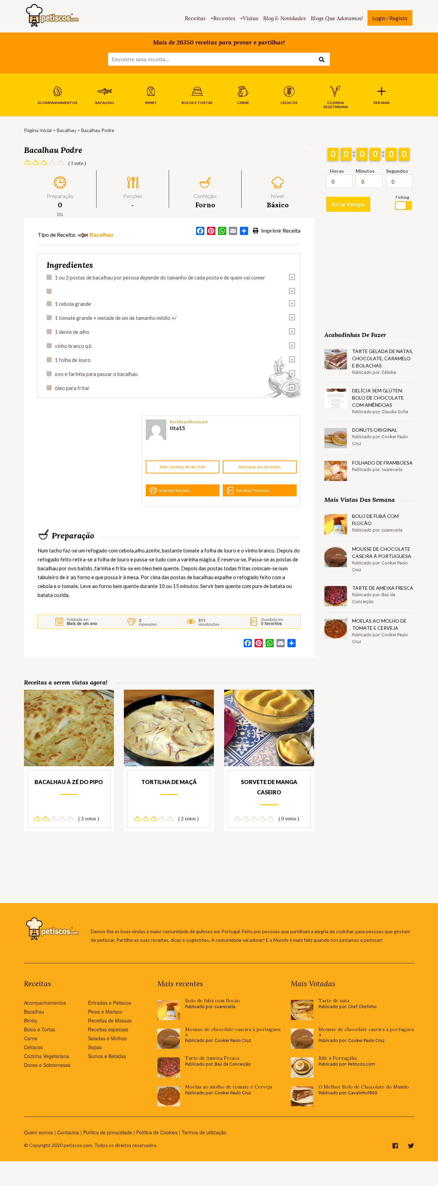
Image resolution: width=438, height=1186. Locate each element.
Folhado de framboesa (382, 463)
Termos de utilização (204, 1132)
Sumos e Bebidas (107, 1056)
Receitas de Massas (110, 1020)
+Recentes (222, 18)
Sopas (95, 1047)
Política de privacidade (107, 1132)
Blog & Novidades (284, 18)
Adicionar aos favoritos (260, 466)
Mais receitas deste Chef (182, 466)
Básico (278, 204)
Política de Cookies (157, 1132)
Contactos (68, 1132)
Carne (30, 1038)
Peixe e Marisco (105, 1011)
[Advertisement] (89, 461)
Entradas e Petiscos (109, 1002)
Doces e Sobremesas (47, 1064)
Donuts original (374, 430)
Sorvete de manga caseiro (269, 787)
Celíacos (33, 1047)
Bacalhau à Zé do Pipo (69, 782)
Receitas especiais (108, 1029)
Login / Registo (390, 18)
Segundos (397, 171)
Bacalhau (66, 130)
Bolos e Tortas (39, 1029)
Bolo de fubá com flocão (375, 519)
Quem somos (38, 1132)
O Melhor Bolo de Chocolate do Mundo (364, 1087)
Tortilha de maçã (169, 782)
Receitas (195, 18)
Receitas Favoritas (253, 490)
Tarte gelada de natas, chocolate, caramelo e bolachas (382, 358)
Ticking (402, 197)
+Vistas (249, 18)
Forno (205, 204)
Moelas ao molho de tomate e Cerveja (379, 624)
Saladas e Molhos (107, 1038)
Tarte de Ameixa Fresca (382, 588)
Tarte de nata (334, 1000)
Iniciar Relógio (348, 204)
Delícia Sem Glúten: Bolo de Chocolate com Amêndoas (378, 398)
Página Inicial (38, 130)
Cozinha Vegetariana (46, 1056)
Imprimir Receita (280, 230)
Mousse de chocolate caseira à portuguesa (381, 552)
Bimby (30, 1020)
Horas (337, 171)
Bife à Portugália (338, 1058)
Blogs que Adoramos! (337, 18)
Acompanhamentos (45, 1002)
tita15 (177, 428)
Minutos (365, 171)
